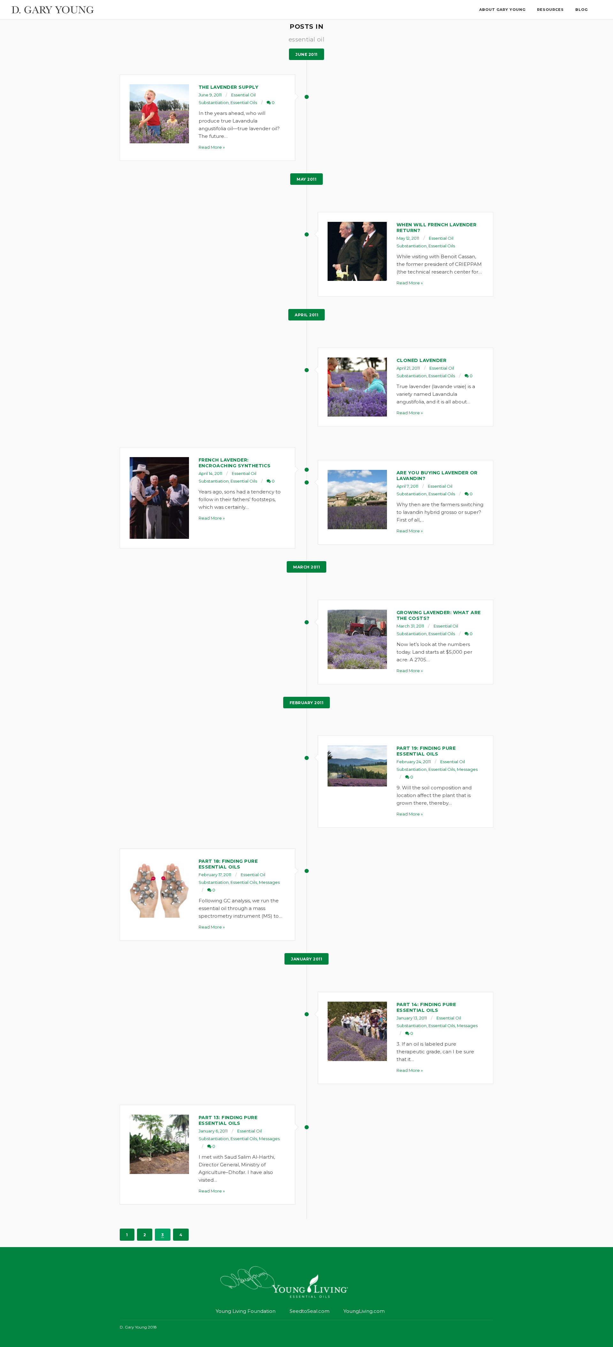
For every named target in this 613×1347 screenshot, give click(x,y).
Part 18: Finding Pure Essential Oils (228, 864)
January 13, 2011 (412, 1017)
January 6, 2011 (213, 1130)
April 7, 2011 (407, 486)
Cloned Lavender (422, 360)
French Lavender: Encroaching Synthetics (235, 463)
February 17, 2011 (215, 874)
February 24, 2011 (414, 761)
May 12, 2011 (408, 238)
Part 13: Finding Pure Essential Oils (228, 1120)
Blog (581, 9)
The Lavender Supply (229, 87)
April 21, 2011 (408, 368)
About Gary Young (502, 9)
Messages (467, 769)
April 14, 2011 (210, 473)
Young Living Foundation (246, 1311)
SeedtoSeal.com (309, 1311)
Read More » (212, 147)
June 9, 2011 (210, 94)
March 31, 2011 (410, 625)
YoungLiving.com (364, 1311)
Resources (550, 9)
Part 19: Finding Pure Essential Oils (426, 751)
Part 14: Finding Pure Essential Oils (426, 1007)
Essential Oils (244, 102)
